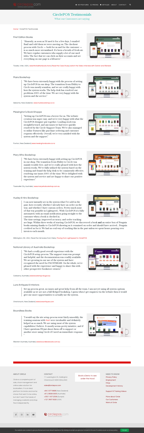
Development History (114, 386)
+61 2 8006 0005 (50, 394)
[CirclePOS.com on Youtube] (33, 415)
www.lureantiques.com (45, 302)
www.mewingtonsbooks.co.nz (43, 143)
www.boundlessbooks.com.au (48, 342)
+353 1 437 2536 (50, 397)
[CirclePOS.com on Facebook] (16, 415)
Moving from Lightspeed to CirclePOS (72, 238)
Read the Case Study (60, 66)
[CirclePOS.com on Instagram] (21, 415)
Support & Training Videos (116, 391)
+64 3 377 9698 (50, 391)
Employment (111, 380)
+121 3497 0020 (50, 399)
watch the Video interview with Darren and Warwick (90, 66)
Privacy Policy (111, 377)
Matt (48, 320)
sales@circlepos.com (52, 385)
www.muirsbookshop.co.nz (44, 103)
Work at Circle (111, 402)
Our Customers (112, 399)
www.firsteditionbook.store (40, 66)
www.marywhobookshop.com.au (47, 186)
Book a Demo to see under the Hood (87, 377)
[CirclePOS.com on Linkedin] (27, 415)
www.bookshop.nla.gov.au (40, 276)
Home (15, 29)
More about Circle (113, 397)
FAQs (108, 383)
